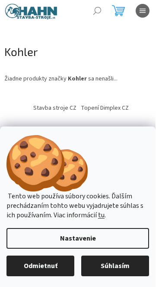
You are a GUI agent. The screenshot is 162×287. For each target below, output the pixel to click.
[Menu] (142, 10)
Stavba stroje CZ (54, 108)
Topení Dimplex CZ (105, 108)
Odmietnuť (40, 266)
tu (101, 215)
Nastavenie (78, 238)
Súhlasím (115, 266)
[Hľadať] (97, 10)
